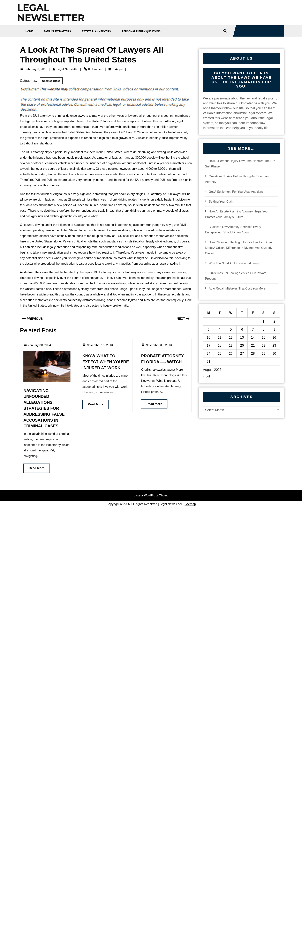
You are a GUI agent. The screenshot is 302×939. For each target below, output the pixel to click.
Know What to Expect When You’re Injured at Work (105, 362)
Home (29, 31)
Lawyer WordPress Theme (151, 495)
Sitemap (190, 504)
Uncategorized (51, 80)
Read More (33, 467)
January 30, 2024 (39, 345)
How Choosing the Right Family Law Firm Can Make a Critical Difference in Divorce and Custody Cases (238, 247)
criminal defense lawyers (71, 115)
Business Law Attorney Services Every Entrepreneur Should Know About (233, 229)
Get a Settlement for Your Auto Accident (236, 191)
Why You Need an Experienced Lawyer (235, 263)
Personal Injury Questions (141, 31)
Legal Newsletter (67, 69)
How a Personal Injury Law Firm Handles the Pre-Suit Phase (240, 163)
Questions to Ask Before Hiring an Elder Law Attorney (237, 178)
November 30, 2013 (159, 345)
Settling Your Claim (221, 201)
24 (208, 353)
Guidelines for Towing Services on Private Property (235, 275)
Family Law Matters (57, 31)
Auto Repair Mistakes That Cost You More (237, 288)
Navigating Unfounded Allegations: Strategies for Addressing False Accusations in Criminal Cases (44, 408)
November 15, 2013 (100, 345)
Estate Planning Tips (96, 31)
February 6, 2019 (36, 69)
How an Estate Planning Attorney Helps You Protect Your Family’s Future (236, 214)
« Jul (206, 376)
